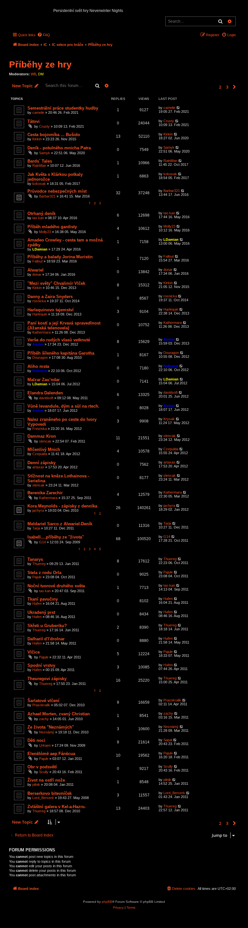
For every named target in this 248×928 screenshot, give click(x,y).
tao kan (38, 218)
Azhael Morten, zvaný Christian (58, 713)
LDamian (39, 249)
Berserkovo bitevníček (49, 793)
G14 (42, 542)
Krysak (169, 419)
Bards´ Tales (39, 161)
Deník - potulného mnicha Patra (59, 147)
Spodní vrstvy (41, 665)
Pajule (37, 577)
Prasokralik (41, 705)
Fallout (37, 261)
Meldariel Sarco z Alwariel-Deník (59, 523)
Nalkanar (39, 371)
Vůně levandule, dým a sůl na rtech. (63, 406)
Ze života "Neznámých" (50, 727)
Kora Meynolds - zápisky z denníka (62, 506)
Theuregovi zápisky (47, 678)
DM (41, 74)
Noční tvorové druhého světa (56, 585)
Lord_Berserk (43, 798)
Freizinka (39, 429)
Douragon (40, 357)
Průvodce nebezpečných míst (57, 191)
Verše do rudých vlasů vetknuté (58, 339)
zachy (44, 719)
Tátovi (33, 121)
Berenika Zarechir (45, 492)
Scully (43, 772)
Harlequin (39, 314)
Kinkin (37, 139)
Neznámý (46, 732)
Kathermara (41, 332)
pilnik (36, 784)
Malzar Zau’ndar (43, 379)
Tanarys (35, 559)
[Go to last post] (178, 108)
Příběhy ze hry (40, 64)
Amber (38, 344)
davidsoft (46, 398)
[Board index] (14, 8)
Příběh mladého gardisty (52, 226)
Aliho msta (38, 366)
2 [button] (220, 87)
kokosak (39, 184)
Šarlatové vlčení (43, 700)
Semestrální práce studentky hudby (62, 108)
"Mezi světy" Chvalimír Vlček (56, 283)
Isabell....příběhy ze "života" (55, 537)
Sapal (167, 740)
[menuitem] (43, 35)
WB (33, 74)
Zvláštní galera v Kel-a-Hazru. (56, 806)
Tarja (36, 528)
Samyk (44, 153)
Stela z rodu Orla (44, 572)
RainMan (39, 165)
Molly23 (45, 232)
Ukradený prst (41, 612)
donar (36, 274)
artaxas (38, 467)
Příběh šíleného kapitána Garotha (60, 353)
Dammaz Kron (41, 436)
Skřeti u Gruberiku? (47, 625)
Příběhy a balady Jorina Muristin (60, 256)
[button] (234, 87)
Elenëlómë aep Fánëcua (51, 753)
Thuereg (39, 564)
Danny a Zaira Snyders (50, 296)
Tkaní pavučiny (42, 599)
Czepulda (39, 454)
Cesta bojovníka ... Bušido (53, 134)
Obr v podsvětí (42, 766)
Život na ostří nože (46, 780)
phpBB (107, 901)
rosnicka (39, 301)
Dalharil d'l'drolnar (46, 638)
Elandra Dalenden (45, 392)
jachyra (38, 510)
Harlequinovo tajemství (50, 309)
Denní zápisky (41, 462)
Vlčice (33, 652)
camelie (38, 112)
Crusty (44, 126)
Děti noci (36, 740)
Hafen (37, 603)
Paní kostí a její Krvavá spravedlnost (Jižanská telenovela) (63, 325)
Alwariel (35, 270)
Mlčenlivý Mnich (43, 449)
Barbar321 (47, 196)
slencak (45, 441)
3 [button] (227, 87)
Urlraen (45, 745)
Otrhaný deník (41, 213)
